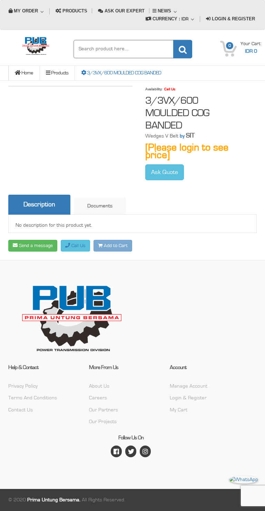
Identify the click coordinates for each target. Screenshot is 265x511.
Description (39, 204)
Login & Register (188, 397)
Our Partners (103, 409)
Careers (98, 397)
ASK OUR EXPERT (124, 10)
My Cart (178, 409)
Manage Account (188, 386)
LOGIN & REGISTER (232, 18)
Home (26, 72)
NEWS (164, 10)
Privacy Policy (23, 386)
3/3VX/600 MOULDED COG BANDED (123, 72)
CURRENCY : (169, 18)
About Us (99, 386)
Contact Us (20, 409)
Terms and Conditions (32, 397)
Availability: (153, 89)
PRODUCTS (74, 10)
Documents (99, 205)
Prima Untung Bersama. (53, 499)
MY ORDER (25, 10)
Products (59, 72)
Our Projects (103, 421)
